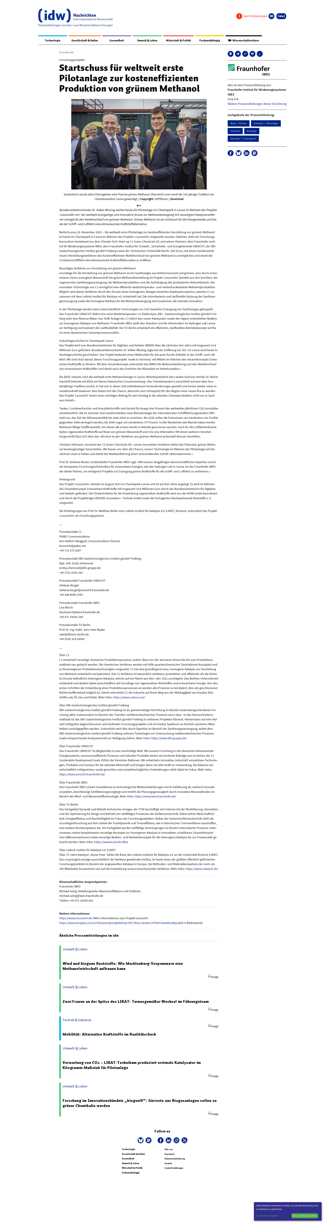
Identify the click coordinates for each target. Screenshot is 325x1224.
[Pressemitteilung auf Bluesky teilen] (239, 153)
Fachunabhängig (209, 41)
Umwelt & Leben (147, 41)
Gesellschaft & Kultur (84, 41)
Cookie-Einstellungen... (267, 1215)
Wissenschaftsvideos (245, 41)
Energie (252, 130)
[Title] (245, 54)
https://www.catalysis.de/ (202, 869)
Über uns (169, 1149)
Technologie (52, 41)
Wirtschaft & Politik (178, 41)
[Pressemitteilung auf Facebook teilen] (231, 153)
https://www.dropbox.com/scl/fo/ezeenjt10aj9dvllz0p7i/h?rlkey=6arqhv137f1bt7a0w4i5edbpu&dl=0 (122, 923)
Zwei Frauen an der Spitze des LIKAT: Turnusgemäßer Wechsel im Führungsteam (136, 1001)
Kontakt (168, 1163)
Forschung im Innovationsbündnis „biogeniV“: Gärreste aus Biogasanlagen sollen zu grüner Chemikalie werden (139, 1103)
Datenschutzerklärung (175, 1158)
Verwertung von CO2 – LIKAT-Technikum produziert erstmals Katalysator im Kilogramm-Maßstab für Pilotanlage (132, 1065)
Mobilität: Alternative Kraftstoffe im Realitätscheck (109, 1034)
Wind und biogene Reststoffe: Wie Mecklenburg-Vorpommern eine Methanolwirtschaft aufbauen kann (123, 966)
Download (176, 199)
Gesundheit (117, 41)
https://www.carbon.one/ (129, 697)
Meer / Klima (238, 123)
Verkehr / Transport (243, 138)
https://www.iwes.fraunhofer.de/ (155, 796)
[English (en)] (271, 16)
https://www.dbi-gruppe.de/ (169, 738)
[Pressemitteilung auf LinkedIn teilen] (247, 153)
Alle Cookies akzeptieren (304, 1215)
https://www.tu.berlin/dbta (111, 842)
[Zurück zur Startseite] (75, 17)
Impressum (170, 1154)
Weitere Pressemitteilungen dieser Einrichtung (257, 104)
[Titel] (231, 54)
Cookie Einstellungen (174, 1167)
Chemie (235, 130)
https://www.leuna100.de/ (76, 918)
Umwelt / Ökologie (266, 123)
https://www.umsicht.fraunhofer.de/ (82, 774)
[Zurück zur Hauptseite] (281, 16)
